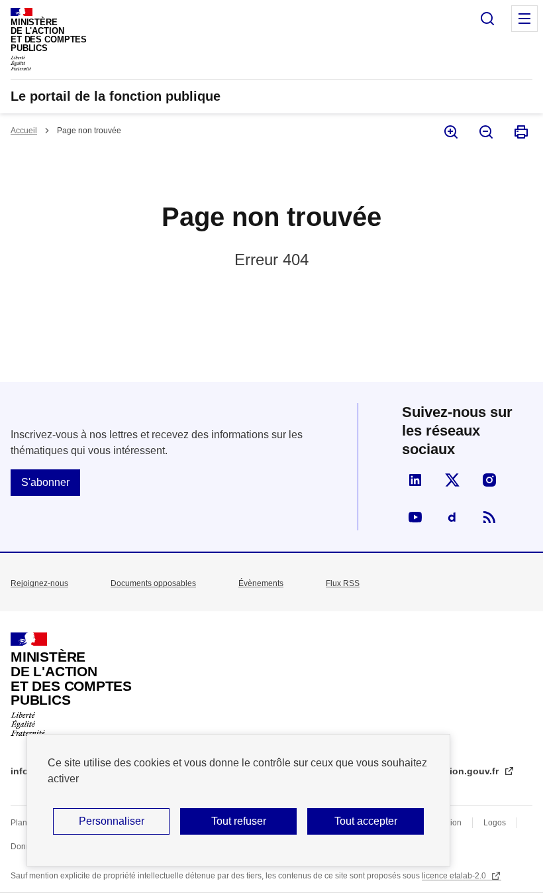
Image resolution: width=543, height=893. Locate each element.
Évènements (260, 583)
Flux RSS (343, 583)
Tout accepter (365, 821)
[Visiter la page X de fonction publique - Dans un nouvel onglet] (452, 480)
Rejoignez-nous (39, 583)
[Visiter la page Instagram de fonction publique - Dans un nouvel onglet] (489, 480)
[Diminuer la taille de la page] (485, 132)
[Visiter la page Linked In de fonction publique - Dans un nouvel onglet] (415, 480)
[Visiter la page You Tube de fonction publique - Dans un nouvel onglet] (415, 517)
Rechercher (487, 18)
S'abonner (45, 482)
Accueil (24, 130)
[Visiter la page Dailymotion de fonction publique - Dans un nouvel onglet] (452, 517)
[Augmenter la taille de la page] (450, 132)
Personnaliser (111, 821)
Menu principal (524, 18)
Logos (494, 822)
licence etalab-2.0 (455, 875)
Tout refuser (238, 821)
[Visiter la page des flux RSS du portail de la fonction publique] (489, 517)
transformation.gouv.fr (449, 771)
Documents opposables (153, 583)
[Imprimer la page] (520, 132)
